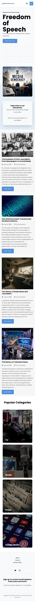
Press (8, 509)
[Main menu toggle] (31, 3)
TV (6, 440)
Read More (7, 189)
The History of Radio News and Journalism (15, 292)
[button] (27, 3)
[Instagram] (19, 570)
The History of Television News (15, 362)
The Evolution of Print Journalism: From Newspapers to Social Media (16, 160)
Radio (8, 474)
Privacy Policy (17, 562)
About (17, 558)
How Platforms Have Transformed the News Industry (16, 220)
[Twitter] (15, 570)
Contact (17, 560)
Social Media (12, 544)
